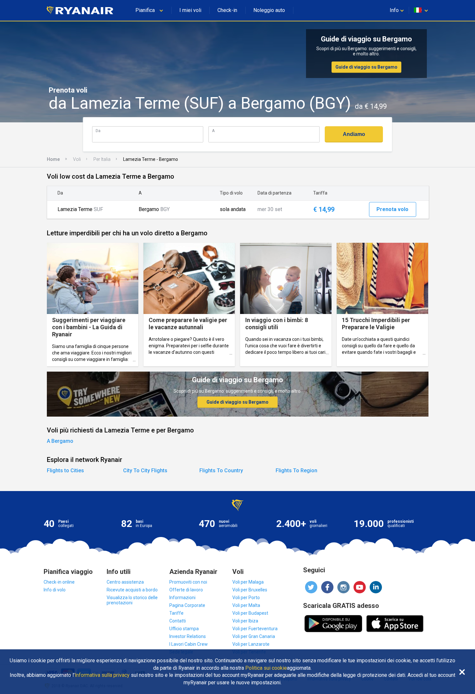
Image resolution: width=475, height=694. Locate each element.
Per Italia (102, 159)
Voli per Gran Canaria (253, 636)
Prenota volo (392, 209)
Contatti (177, 620)
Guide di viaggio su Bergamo (366, 67)
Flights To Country (221, 470)
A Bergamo (60, 441)
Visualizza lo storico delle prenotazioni (132, 600)
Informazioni (182, 597)
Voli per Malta (246, 605)
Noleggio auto (269, 10)
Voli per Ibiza (245, 620)
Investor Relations (187, 636)
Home (53, 159)
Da (98, 131)
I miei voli (190, 10)
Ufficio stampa (184, 628)
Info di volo (55, 589)
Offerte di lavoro (186, 589)
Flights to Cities (65, 470)
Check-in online (59, 582)
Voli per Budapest (250, 613)
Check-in (227, 10)
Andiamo (354, 134)
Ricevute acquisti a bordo (132, 589)
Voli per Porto (246, 597)
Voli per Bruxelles (249, 589)
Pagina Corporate (187, 605)
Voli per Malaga (248, 582)
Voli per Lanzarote (250, 644)
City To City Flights (145, 470)
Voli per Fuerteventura (255, 628)
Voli (77, 159)
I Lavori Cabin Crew (188, 644)
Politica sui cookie (266, 668)
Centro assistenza (125, 582)
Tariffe (176, 613)
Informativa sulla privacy (102, 675)
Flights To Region (296, 470)
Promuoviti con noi (188, 582)
